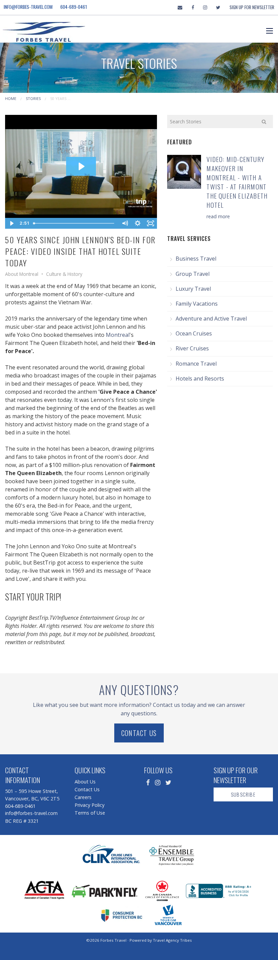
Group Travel (193, 274)
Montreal (118, 335)
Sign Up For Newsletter (252, 7)
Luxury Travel (193, 288)
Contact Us (139, 733)
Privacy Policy (89, 805)
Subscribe (243, 794)
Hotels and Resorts (200, 378)
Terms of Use (90, 813)
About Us (85, 781)
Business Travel (196, 258)
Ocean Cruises (194, 333)
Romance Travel (196, 363)
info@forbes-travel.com (28, 6)
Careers (83, 797)
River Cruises (192, 348)
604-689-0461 (73, 6)
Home (10, 98)
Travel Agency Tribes (172, 940)
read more (218, 216)
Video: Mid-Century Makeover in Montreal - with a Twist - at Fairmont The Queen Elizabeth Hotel (236, 181)
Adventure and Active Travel (211, 318)
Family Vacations (197, 303)
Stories (33, 98)
